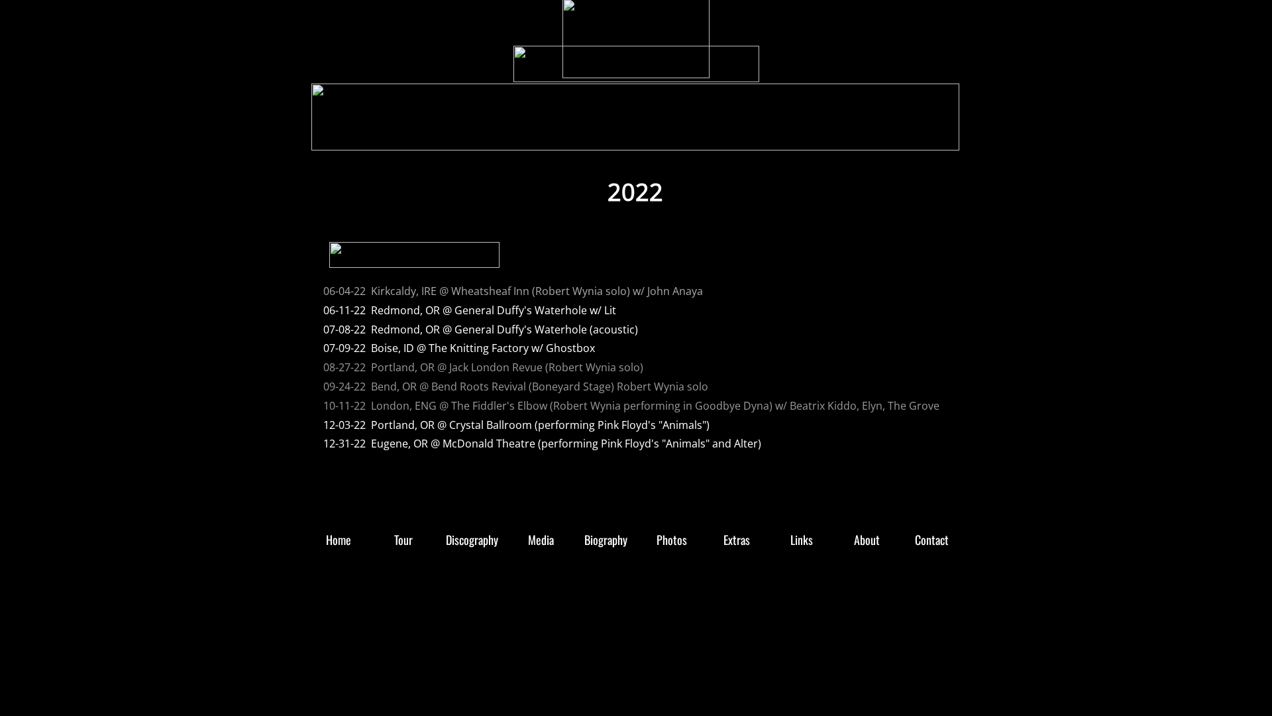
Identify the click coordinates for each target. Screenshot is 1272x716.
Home (348, 137)
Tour (453, 137)
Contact (924, 137)
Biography (645, 137)
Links (815, 137)
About (868, 137)
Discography (517, 137)
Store (401, 137)
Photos (706, 137)
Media (584, 137)
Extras (762, 137)
